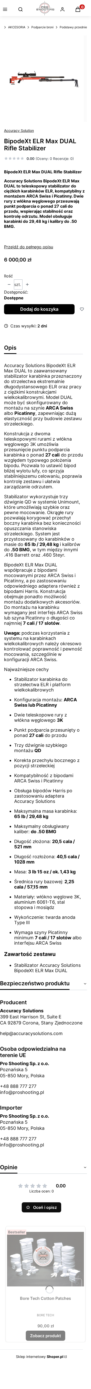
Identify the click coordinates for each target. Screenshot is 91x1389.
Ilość (8, 275)
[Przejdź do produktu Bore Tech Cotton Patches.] (45, 1259)
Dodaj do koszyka (39, 309)
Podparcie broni (42, 27)
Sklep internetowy (39, 1356)
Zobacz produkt (45, 1335)
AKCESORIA (16, 27)
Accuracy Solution (19, 130)
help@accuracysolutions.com (31, 1033)
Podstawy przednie (73, 27)
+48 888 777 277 (18, 1086)
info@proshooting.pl (22, 1092)
